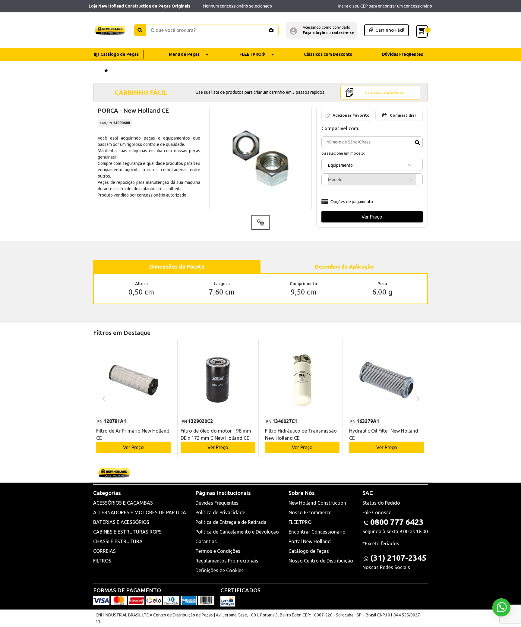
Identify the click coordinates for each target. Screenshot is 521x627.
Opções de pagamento (351, 201)
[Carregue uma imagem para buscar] (271, 30)
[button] (321, 30)
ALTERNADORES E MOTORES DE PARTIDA (139, 512)
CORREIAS (104, 551)
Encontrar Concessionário (317, 531)
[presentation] (103, 398)
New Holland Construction (317, 503)
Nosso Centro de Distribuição (321, 560)
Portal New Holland (310, 541)
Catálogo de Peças (309, 551)
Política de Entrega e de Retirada (231, 522)
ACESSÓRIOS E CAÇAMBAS (123, 503)
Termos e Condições (217, 551)
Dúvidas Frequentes (216, 503)
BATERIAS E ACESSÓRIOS (121, 522)
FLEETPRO (300, 522)
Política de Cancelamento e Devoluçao (237, 531)
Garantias (206, 541)
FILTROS (102, 560)
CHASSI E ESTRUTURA (118, 541)
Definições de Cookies (219, 570)
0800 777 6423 (397, 522)
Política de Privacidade (220, 512)
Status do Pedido (381, 503)
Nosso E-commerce (310, 512)
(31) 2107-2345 (398, 557)
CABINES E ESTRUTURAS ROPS (127, 531)
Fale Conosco (377, 512)
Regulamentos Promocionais (226, 560)
